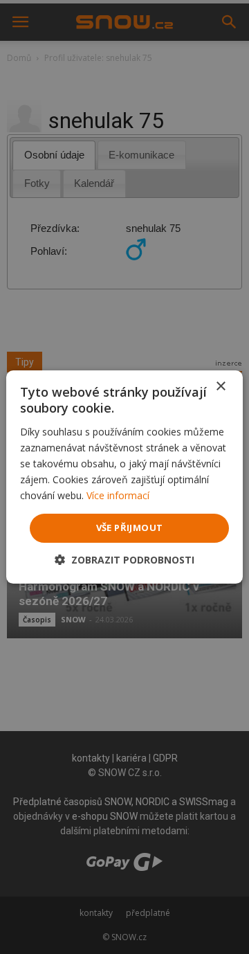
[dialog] (124, 477)
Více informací (117, 495)
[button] (124, 559)
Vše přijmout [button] (129, 527)
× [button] (220, 386)
